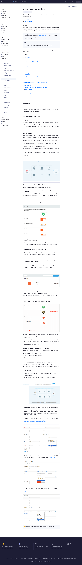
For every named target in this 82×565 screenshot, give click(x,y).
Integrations (6, 63)
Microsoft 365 (6, 92)
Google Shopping (7, 80)
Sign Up (78, 1)
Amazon (5, 112)
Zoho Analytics (6, 97)
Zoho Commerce (7, 102)
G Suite (5, 85)
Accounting (6, 78)
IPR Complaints (23, 558)
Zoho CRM (6, 98)
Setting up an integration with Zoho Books (33, 70)
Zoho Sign (6, 107)
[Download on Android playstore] (68, 544)
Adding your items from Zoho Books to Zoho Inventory (35, 82)
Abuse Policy (73, 558)
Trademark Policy (52, 558)
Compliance (17, 558)
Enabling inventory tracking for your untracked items (36, 87)
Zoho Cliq (5, 104)
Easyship (5, 66)
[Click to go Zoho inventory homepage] (4, 2)
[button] (15, 2)
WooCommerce (7, 68)
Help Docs (10, 1)
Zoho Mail (5, 109)
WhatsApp (6, 82)
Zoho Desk (6, 100)
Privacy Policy (45, 558)
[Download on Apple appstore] (70, 544)
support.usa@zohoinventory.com (31, 46)
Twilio (5, 93)
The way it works (27, 66)
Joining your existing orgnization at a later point (35, 76)
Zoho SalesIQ (6, 105)
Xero (4, 77)
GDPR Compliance (66, 558)
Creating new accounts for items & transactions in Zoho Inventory (37, 97)
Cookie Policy (59, 558)
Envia (5, 95)
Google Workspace (7, 87)
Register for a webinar (23, 547)
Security (12, 558)
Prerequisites (27, 57)
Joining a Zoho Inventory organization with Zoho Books (36, 79)
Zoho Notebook (7, 110)
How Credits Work (7, 115)
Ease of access (28, 89)
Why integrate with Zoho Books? (31, 61)
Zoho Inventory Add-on (43, 35)
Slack (5, 88)
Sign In (73, 1)
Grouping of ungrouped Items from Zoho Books (34, 93)
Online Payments (7, 73)
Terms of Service (38, 558)
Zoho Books (26, 19)
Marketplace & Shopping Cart (9, 70)
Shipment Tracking (7, 65)
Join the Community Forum (72, 6)
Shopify (5, 83)
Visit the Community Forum (7, 547)
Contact (7, 558)
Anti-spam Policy (31, 558)
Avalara (5, 90)
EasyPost (5, 114)
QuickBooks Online (7, 75)
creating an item (51, 457)
